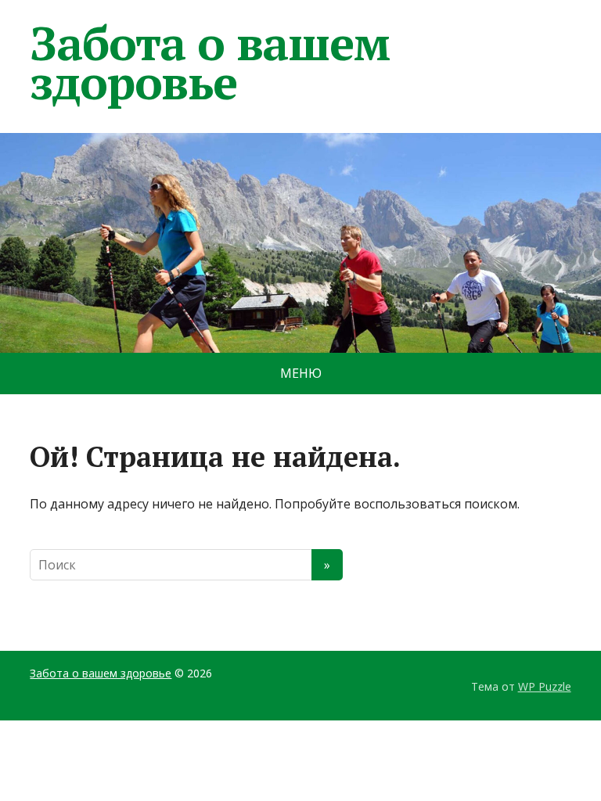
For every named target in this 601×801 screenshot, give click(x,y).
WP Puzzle (544, 686)
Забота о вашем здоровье (209, 62)
